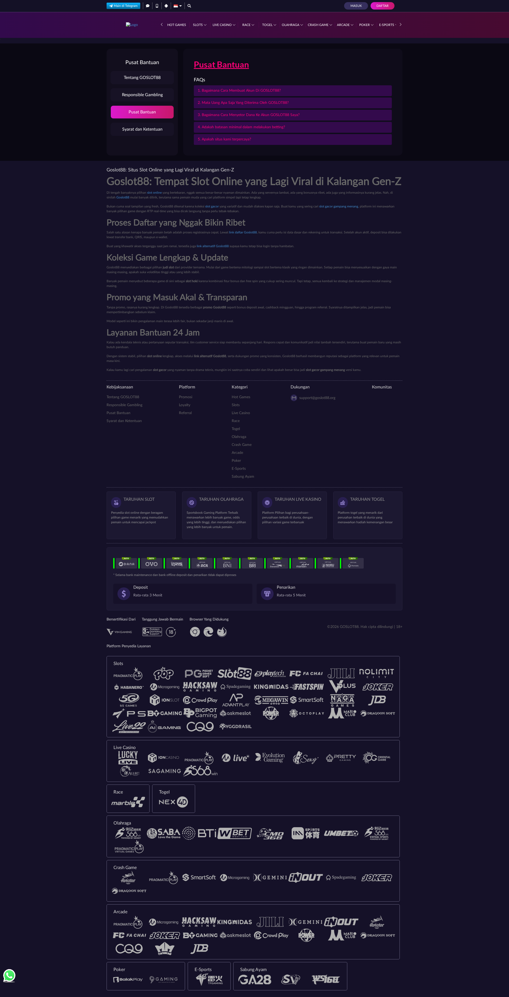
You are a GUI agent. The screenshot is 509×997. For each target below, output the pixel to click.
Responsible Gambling (142, 95)
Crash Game (318, 24)
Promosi (185, 397)
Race (246, 24)
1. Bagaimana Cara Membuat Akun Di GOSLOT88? (239, 90)
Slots (198, 24)
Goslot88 (122, 197)
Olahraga (291, 24)
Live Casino (222, 24)
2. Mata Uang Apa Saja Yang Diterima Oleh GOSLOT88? (243, 103)
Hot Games (176, 24)
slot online (154, 192)
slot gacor (212, 206)
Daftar (382, 5)
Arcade (343, 24)
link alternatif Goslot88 (213, 246)
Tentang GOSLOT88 (142, 78)
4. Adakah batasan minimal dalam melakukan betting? (241, 127)
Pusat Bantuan (142, 112)
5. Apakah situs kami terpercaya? (224, 139)
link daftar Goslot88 (243, 232)
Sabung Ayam (243, 476)
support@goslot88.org (317, 398)
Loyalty (184, 405)
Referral (185, 413)
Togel (267, 24)
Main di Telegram (126, 5)
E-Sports (387, 24)
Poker (365, 24)
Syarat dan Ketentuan (142, 129)
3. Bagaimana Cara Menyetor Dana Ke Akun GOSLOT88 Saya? (249, 115)
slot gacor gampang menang (338, 206)
